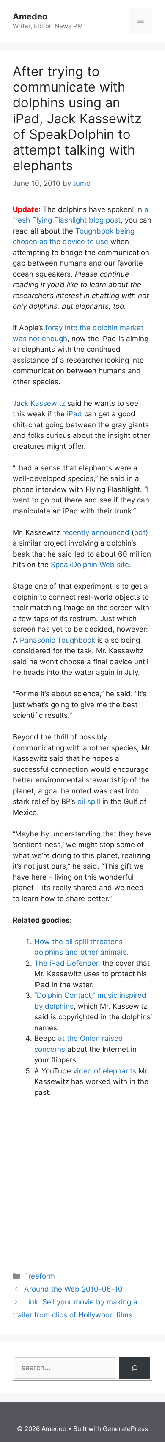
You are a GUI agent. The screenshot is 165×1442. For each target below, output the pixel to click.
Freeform (39, 1276)
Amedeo (30, 16)
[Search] (134, 1368)
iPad (74, 414)
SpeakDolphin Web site (90, 564)
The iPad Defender (66, 963)
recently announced (95, 532)
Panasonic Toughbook (57, 640)
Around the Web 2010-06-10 (73, 1289)
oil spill (88, 801)
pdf (140, 532)
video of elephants (104, 1071)
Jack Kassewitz (39, 403)
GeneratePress (125, 1429)
